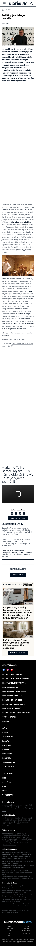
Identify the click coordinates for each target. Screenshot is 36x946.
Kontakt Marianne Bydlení (14, 691)
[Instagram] (7, 670)
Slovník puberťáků (17, 805)
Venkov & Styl (8, 766)
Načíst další (18, 575)
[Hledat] (32, 3)
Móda (4, 728)
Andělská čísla (7, 807)
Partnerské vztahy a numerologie (12, 820)
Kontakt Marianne (10, 687)
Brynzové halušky (14, 843)
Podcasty (6, 758)
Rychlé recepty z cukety (9, 845)
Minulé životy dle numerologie (22, 818)
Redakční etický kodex (12, 700)
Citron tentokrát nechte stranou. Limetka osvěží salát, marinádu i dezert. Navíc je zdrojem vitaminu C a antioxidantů (17, 906)
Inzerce (5, 721)
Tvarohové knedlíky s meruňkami (17, 839)
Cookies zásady (9, 717)
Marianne (26, 926)
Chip (4, 786)
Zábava (9, 10)
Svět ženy (6, 782)
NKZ (10, 931)
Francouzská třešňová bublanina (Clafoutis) (15, 835)
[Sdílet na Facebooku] (12, 513)
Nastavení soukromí (11, 708)
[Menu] (4, 3)
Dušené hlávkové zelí (8, 833)
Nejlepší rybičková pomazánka (16, 841)
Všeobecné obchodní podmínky (16, 713)
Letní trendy (24, 809)
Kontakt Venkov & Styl (12, 696)
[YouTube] (11, 670)
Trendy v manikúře (7, 818)
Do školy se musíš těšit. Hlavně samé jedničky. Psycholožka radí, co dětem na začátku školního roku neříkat (17, 872)
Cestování (15, 807)
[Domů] (18, 3)
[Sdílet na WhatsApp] (24, 513)
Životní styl (7, 737)
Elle (4, 778)
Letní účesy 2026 (20, 824)
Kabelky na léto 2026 (8, 824)
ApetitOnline (8, 774)
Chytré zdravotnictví (8, 822)
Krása (5, 733)
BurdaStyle (26, 931)
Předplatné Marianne (12, 674)
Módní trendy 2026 (14, 809)
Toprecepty (7, 795)
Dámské (26, 928)
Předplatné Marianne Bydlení (15, 679)
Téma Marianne (9, 762)
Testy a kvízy (27, 805)
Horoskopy (7, 754)
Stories (5, 750)
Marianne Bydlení (17, 653)
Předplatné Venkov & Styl (13, 683)
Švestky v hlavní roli (21, 833)
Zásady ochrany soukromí (14, 704)
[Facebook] (3, 670)
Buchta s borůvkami (25, 843)
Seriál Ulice (26, 820)
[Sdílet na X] (16, 513)
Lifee (4, 791)
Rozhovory (7, 745)
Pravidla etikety (6, 805)
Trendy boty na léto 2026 (22, 822)
